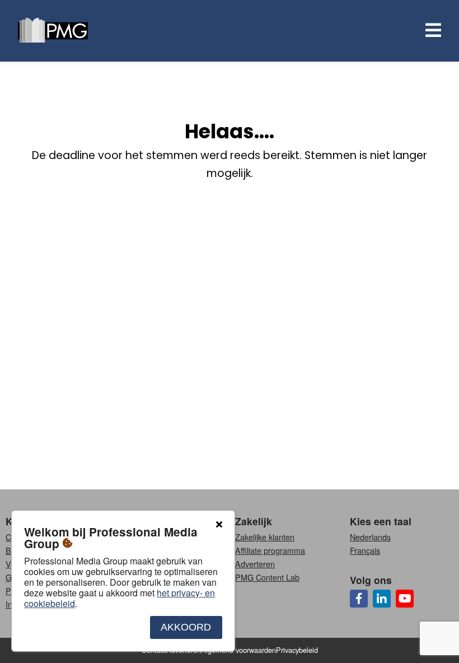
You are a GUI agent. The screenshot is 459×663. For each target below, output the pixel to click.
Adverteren (255, 563)
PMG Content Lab (267, 577)
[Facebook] (359, 599)
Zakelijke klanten (264, 537)
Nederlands (370, 537)
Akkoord (186, 627)
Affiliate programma (270, 550)
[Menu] (431, 31)
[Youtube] (405, 599)
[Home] (53, 31)
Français (365, 550)
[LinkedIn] (382, 599)
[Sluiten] (219, 525)
